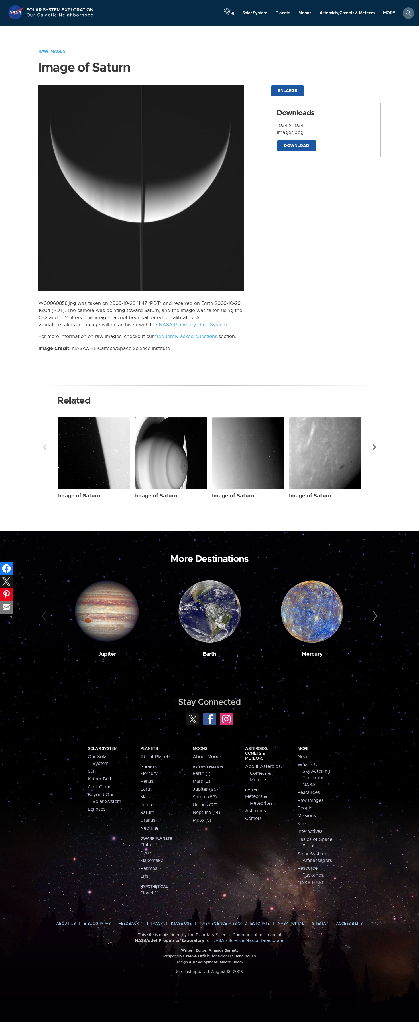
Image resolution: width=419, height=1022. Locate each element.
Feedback (129, 924)
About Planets (155, 756)
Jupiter (107, 654)
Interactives (310, 831)
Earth (209, 654)
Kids (302, 823)
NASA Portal (291, 924)
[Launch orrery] (229, 14)
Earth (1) (202, 773)
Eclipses (96, 809)
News (304, 756)
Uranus (147, 820)
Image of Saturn (79, 496)
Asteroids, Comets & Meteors (256, 753)
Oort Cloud (100, 787)
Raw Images (51, 51)
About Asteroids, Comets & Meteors (263, 773)
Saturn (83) (205, 797)
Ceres (146, 853)
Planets (149, 749)
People (305, 808)
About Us (66, 924)
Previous (44, 447)
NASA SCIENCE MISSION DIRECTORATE (235, 924)
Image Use (181, 924)
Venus (146, 781)
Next (374, 447)
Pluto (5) (202, 820)
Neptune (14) (206, 812)
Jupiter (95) (205, 789)
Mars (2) (201, 781)
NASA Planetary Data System (193, 325)
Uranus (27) (205, 805)
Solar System (102, 749)
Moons (200, 749)
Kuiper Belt (99, 779)
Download (296, 146)
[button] (389, 13)
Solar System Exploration (60, 8)
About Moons (207, 756)
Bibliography (97, 924)
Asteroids (255, 811)
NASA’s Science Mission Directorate (247, 941)
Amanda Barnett (223, 950)
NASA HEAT (311, 883)
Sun (92, 771)
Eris (144, 876)
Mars (145, 797)
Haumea (149, 868)
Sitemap (320, 924)
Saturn (147, 812)
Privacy (155, 924)
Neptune (149, 828)
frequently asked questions (186, 336)
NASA (16, 12)
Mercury (312, 654)
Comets (253, 818)
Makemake (151, 860)
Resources (309, 792)
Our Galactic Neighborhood (60, 16)
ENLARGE (287, 91)
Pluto (145, 845)
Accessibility (349, 924)
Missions (307, 815)
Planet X (149, 893)
